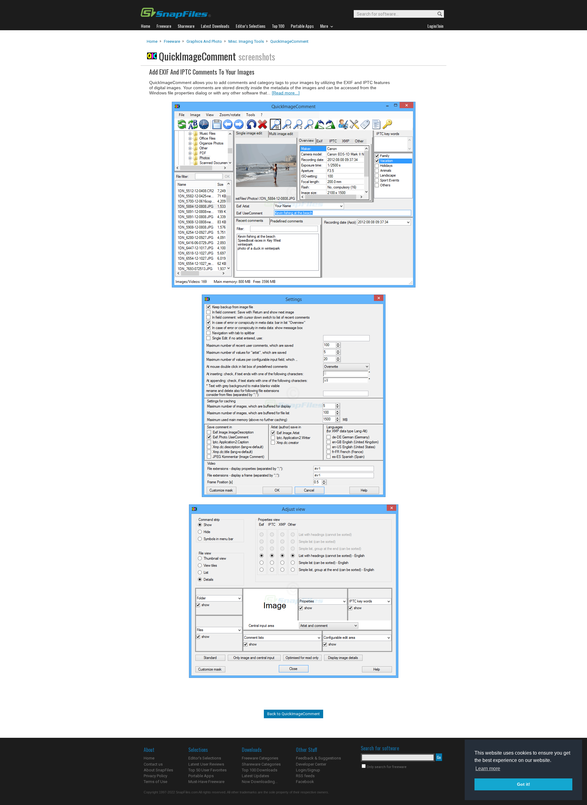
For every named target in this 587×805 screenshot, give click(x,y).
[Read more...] (286, 92)
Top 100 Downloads (259, 770)
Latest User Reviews (206, 764)
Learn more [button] (487, 768)
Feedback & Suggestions (318, 758)
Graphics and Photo (204, 41)
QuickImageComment (289, 41)
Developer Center (311, 764)
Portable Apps (201, 776)
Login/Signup (308, 770)
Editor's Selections (204, 758)
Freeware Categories (260, 758)
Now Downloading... (260, 781)
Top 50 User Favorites (207, 770)
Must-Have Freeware (206, 781)
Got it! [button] (523, 784)
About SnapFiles (158, 770)
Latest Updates (255, 776)
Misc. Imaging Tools (246, 41)
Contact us (153, 764)
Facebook (305, 781)
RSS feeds (305, 776)
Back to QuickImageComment (293, 714)
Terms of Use (155, 781)
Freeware (172, 41)
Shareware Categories (261, 764)
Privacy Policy (155, 776)
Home (152, 41)
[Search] (437, 14)
